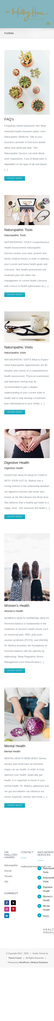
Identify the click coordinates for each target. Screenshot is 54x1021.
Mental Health (14, 746)
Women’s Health (16, 605)
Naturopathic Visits (18, 347)
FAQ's (46, 916)
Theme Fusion (15, 958)
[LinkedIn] (6, 915)
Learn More (14, 178)
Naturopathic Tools (18, 230)
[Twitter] (13, 902)
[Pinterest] (13, 909)
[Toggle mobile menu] (48, 23)
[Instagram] (6, 909)
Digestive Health (16, 463)
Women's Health (13, 611)
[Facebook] (6, 902)
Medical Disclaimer (39, 962)
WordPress (24, 962)
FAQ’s (9, 119)
